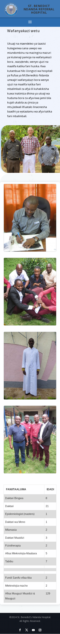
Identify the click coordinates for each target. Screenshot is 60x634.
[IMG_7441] (30, 324)
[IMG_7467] (30, 398)
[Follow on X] (26, 630)
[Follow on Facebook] (20, 630)
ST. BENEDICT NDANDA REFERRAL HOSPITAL (39, 9)
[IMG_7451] (30, 472)
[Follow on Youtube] (33, 630)
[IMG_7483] (30, 250)
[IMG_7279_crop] (30, 172)
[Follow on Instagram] (40, 630)
